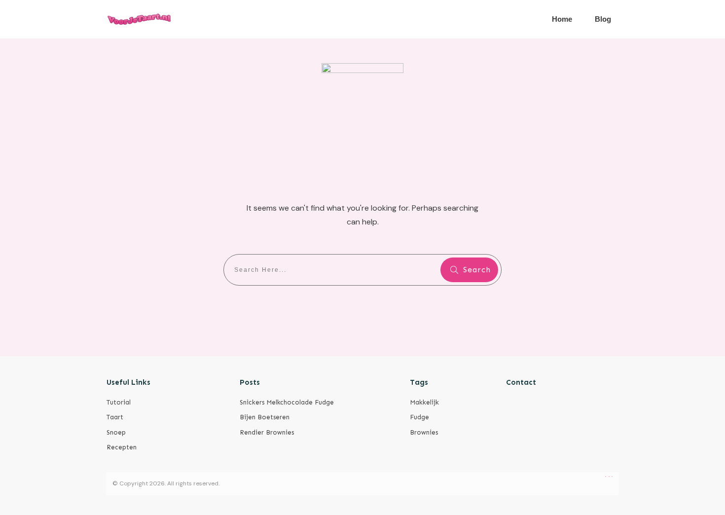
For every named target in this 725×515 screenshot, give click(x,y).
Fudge (419, 417)
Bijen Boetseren (265, 417)
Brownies (424, 432)
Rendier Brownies (267, 432)
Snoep (116, 432)
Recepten (122, 447)
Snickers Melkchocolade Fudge (287, 402)
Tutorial (119, 402)
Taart (115, 417)
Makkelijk (424, 402)
